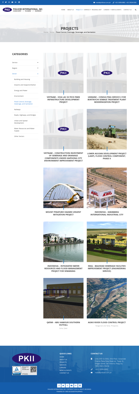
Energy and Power (20, 90)
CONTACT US (64, 373)
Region (14, 68)
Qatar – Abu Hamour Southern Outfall (63, 323)
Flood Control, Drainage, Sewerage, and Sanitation (23, 103)
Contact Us (128, 10)
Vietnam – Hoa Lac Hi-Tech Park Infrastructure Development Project (63, 99)
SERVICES (63, 365)
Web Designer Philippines (74, 391)
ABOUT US (63, 360)
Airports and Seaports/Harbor (25, 85)
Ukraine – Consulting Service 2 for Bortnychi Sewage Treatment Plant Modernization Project (107, 99)
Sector (52, 32)
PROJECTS (63, 362)
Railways (17, 109)
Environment (19, 96)
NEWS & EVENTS (65, 370)
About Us (70, 10)
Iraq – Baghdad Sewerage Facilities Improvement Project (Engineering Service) (107, 268)
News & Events (116, 10)
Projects (79, 10)
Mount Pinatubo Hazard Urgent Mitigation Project (63, 213)
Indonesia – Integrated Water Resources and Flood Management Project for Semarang (63, 268)
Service (14, 62)
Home (63, 10)
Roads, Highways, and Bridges (25, 115)
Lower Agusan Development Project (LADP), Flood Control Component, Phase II (106, 156)
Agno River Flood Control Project (107, 322)
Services (87, 10)
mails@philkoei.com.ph (103, 2)
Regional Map (96, 10)
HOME (62, 357)
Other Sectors (19, 136)
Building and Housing (22, 79)
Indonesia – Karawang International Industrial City (106, 213)
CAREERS (63, 368)
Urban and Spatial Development (20, 122)
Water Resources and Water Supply (24, 129)
